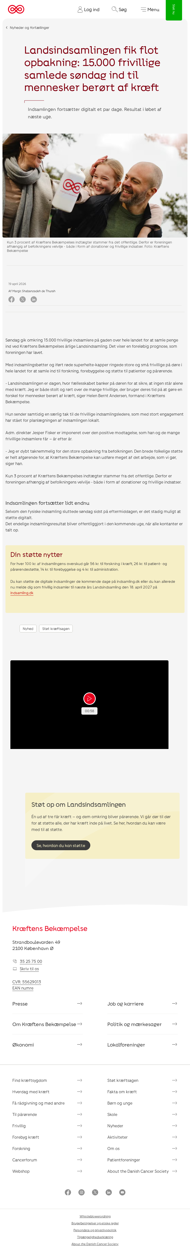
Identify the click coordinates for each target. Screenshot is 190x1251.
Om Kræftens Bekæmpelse (44, 1024)
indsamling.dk (21, 592)
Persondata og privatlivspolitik (95, 1230)
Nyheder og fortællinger (29, 27)
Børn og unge (119, 1103)
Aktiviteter (117, 1137)
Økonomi (23, 1045)
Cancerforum (24, 1159)
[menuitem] (86, 9)
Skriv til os (29, 968)
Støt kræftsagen (56, 628)
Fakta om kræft (122, 1091)
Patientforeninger (123, 1159)
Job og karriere (125, 1004)
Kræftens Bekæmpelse (49, 928)
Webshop (21, 1171)
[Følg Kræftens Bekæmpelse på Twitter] (95, 1192)
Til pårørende (24, 1114)
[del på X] (23, 299)
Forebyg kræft (25, 1137)
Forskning (21, 1148)
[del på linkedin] (34, 299)
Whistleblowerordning (95, 1216)
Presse (20, 1004)
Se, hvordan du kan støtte (61, 845)
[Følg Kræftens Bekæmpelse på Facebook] (68, 1192)
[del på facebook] (11, 299)
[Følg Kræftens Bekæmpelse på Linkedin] (109, 1192)
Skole (112, 1114)
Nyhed (28, 628)
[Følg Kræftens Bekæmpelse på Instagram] (81, 1192)
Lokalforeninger (126, 1045)
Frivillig (19, 1125)
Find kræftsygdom (29, 1080)
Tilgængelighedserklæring (95, 1237)
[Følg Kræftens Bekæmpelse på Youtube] (122, 1192)
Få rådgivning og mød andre (38, 1103)
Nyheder (115, 1125)
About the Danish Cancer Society (138, 1171)
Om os (113, 1148)
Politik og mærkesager (134, 1024)
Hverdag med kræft (30, 1091)
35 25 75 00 (31, 961)
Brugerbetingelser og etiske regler (95, 1223)
